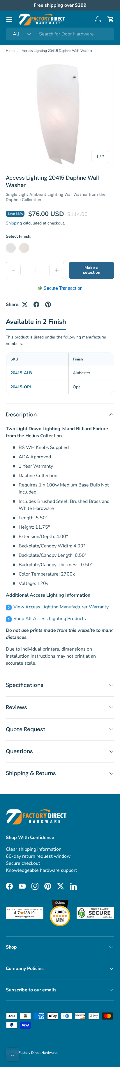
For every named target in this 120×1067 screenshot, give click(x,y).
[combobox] (60, 34)
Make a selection (91, 270)
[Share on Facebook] (36, 304)
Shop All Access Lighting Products (49, 618)
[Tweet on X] (25, 304)
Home (10, 50)
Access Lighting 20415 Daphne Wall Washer (57, 50)
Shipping (14, 223)
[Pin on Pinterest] (48, 304)
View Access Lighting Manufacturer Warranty (61, 607)
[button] (110, 19)
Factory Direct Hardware (38, 1052)
